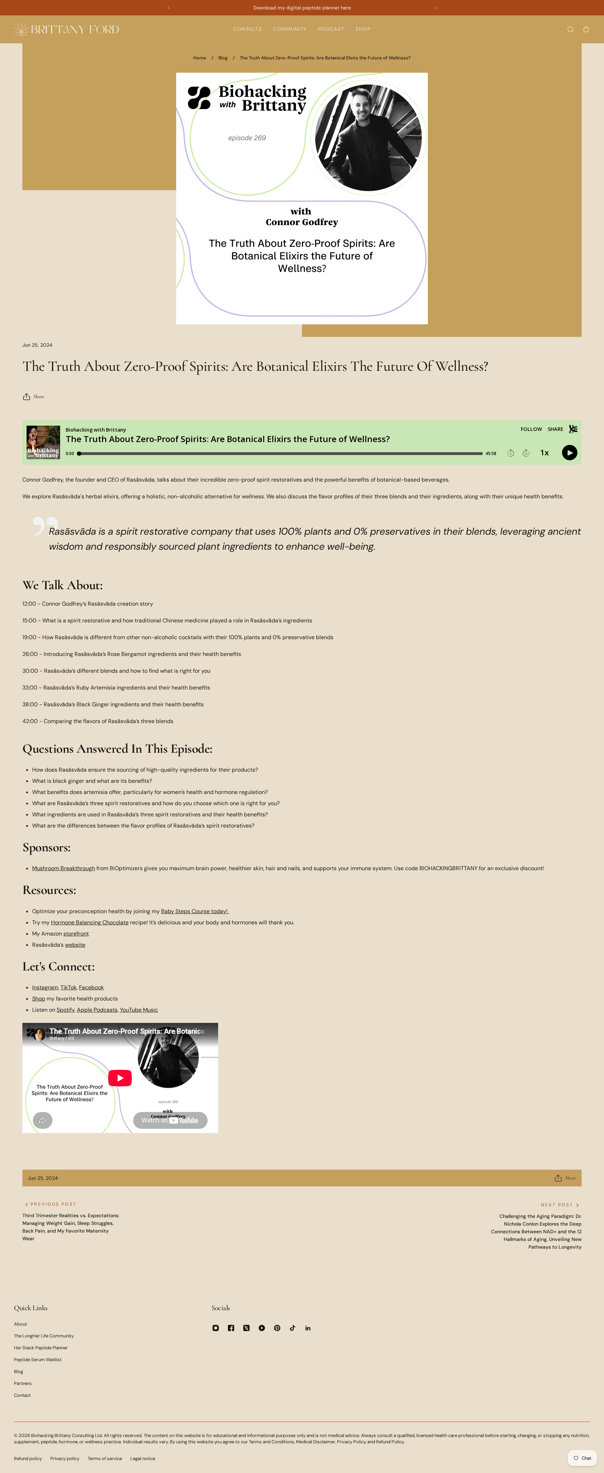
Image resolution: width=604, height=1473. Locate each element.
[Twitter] (246, 1328)
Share (39, 396)
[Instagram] (215, 1328)
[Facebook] (231, 1328)
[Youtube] (261, 1328)
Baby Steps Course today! (194, 911)
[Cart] (586, 29)
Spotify (65, 1009)
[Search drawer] (570, 29)
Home (199, 58)
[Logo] (66, 29)
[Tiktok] (292, 1328)
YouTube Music (139, 1009)
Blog (223, 58)
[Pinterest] (277, 1328)
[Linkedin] (308, 1328)
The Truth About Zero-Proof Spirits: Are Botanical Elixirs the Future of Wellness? (325, 58)
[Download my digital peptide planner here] (302, 8)
